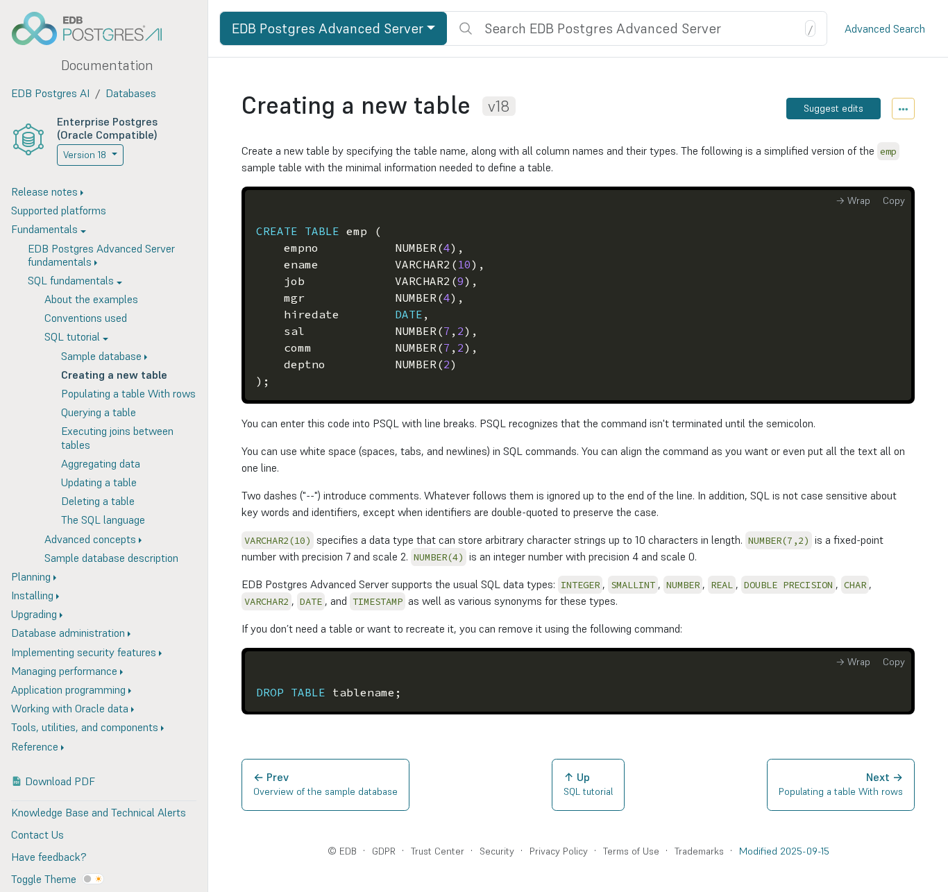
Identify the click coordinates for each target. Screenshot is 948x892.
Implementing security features (83, 652)
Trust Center (437, 851)
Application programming (68, 689)
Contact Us (37, 834)
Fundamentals (44, 230)
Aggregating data (100, 463)
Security (497, 851)
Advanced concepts (90, 539)
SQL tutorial (72, 337)
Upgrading (34, 614)
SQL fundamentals (71, 280)
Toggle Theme (43, 879)
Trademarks (699, 851)
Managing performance (64, 671)
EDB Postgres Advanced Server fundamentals (101, 254)
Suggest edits (833, 108)
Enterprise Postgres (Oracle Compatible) (107, 127)
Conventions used (85, 318)
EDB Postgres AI (50, 93)
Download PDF (60, 781)
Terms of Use (631, 851)
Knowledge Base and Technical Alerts (98, 812)
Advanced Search (885, 28)
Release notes (44, 191)
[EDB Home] (94, 28)
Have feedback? (48, 857)
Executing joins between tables (117, 438)
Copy (894, 200)
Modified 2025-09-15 (784, 851)
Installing (32, 596)
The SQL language (103, 520)
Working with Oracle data (69, 709)
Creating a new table (114, 374)
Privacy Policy (559, 851)
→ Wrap (853, 200)
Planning (31, 576)
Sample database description (111, 558)
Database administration (68, 633)
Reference (34, 746)
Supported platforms (58, 211)
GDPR (384, 851)
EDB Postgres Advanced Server (327, 28)
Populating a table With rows (128, 393)
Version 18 (84, 154)
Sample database (101, 356)
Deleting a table (98, 501)
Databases (130, 93)
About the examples (91, 300)
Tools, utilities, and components (84, 728)
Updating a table (99, 482)
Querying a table (98, 413)
